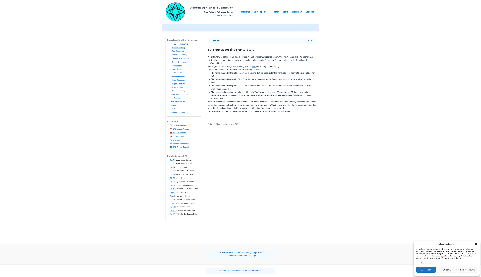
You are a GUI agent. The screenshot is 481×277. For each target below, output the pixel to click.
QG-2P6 (173, 196)
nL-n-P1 (173, 207)
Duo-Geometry (178, 51)
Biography (297, 12)
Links (285, 12)
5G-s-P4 (173, 203)
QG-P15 (173, 192)
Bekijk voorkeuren (467, 270)
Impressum (258, 252)
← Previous (214, 41)
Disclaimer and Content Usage (242, 255)
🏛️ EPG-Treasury (177, 136)
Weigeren (447, 270)
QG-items (178, 73)
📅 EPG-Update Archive (179, 129)
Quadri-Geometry (179, 62)
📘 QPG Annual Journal (179, 147)
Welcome (245, 12)
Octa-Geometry (178, 87)
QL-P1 (172, 178)
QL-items (178, 69)
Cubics (174, 109)
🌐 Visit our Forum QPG (179, 143)
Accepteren (426, 270)
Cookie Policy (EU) (243, 252)
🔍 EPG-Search (176, 140)
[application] (267, 12)
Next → (311, 41)
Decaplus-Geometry (180, 94)
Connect (310, 12)
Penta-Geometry (178, 76)
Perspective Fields (181, 58)
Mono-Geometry (178, 48)
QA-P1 (172, 160)
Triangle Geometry (179, 55)
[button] (476, 244)
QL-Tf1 (173, 189)
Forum (276, 12)
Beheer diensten (426, 263)
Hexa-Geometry (178, 80)
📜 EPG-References (178, 125)
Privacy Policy (226, 252)
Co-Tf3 (172, 211)
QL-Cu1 (173, 185)
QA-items (178, 66)
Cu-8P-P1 (174, 214)
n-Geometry (177, 98)
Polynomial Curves (177, 102)
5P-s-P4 (173, 200)
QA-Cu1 (173, 171)
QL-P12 (173, 182)
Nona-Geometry (178, 91)
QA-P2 (172, 164)
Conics (174, 105)
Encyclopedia (260, 12)
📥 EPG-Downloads (178, 133)
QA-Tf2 (173, 174)
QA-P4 (172, 167)
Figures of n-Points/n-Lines (180, 44)
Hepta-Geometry (178, 84)
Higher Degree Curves (181, 112)
